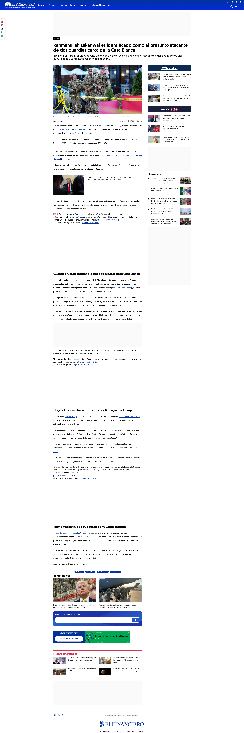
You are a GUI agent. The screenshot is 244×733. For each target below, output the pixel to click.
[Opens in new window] (154, 76)
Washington (79, 572)
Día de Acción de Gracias (129, 416)
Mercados (53, 5)
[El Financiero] (20, 5)
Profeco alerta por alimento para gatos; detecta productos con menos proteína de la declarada (176, 140)
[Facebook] (233, 2)
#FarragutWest (76, 217)
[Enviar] (135, 620)
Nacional (63, 5)
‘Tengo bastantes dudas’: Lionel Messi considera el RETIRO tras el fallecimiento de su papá (176, 88)
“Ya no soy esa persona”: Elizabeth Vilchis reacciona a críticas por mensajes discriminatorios (176, 118)
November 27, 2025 (89, 479)
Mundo (56, 39)
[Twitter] (235, 2)
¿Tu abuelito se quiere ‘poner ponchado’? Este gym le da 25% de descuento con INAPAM (127, 660)
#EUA (98, 214)
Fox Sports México (97, 5)
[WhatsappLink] (91, 637)
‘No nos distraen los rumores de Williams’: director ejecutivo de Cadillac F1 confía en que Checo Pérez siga (177, 98)
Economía (42, 5)
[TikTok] (241, 2)
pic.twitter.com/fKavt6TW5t (65, 476)
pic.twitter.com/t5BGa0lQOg (85, 362)
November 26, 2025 (90, 223)
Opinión (73, 5)
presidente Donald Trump (121, 288)
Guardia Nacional (102, 572)
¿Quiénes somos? (105, 731)
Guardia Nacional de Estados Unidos (71, 533)
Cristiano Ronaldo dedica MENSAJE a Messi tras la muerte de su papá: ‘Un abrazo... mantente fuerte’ (177, 77)
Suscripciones (126, 731)
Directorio (116, 731)
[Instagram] (237, 2)
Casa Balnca (90, 572)
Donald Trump (71, 416)
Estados (111, 5)
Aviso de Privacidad (138, 731)
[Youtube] (239, 2)
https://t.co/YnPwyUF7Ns (108, 220)
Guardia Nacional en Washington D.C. (73, 129)
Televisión (83, 5)
